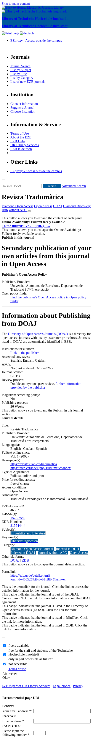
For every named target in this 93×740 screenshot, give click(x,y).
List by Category (21, 78)
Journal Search (20, 66)
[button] (33, 222)
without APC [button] (18, 210)
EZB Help (17, 141)
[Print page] (11, 33)
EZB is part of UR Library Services (26, 686)
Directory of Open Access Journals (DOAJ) (38, 334)
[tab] (46, 222)
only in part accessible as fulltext (30, 659)
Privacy (78, 686)
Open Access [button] (43, 206)
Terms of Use (19, 133)
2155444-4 (17, 525)
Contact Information (24, 104)
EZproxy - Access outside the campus (36, 40)
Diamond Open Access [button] (17, 206)
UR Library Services (24, 145)
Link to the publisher (24, 353)
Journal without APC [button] (53, 552)
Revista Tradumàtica (33, 197)
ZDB (25, 560)
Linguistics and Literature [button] (28, 533)
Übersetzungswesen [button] (24, 541)
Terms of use (17, 669)
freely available (18, 645)
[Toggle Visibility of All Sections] (29, 211)
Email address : (13, 721)
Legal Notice (62, 686)
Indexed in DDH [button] (68, 549)
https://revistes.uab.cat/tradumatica (33, 464)
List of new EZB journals (27, 81)
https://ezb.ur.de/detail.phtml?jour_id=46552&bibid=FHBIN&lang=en (38, 577)
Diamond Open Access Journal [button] (32, 549)
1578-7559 (17, 518)
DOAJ (15, 560)
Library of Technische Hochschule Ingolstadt (34, 18)
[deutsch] (27, 33)
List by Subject (20, 70)
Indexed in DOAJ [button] (23, 552)
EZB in (21, 149)
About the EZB (21, 137)
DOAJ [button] (57, 206)
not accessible (17, 664)
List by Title (18, 74)
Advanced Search (74, 186)
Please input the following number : (16, 733)
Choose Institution (22, 111)
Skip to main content (16, 3)
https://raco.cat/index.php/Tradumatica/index (40, 468)
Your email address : (17, 711)
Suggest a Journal (22, 107)
